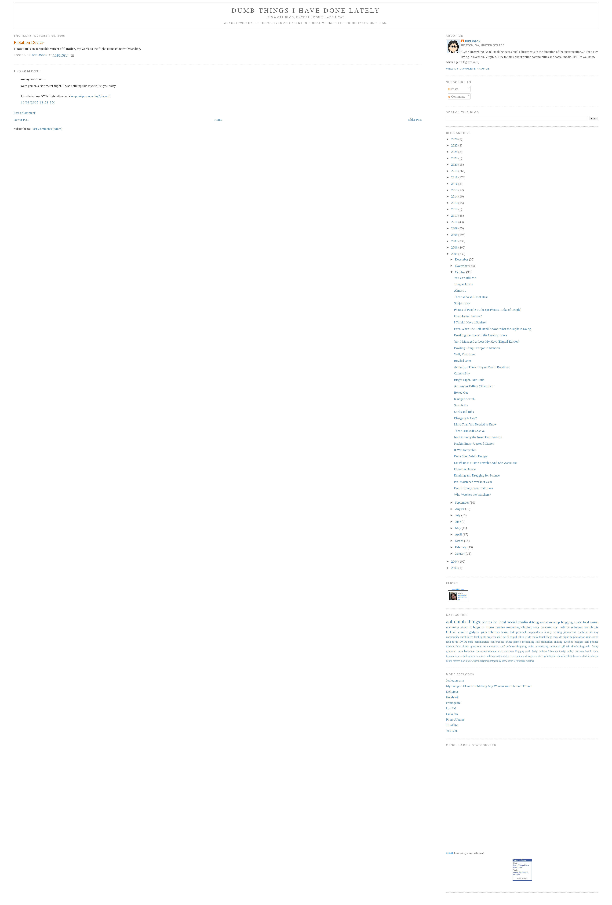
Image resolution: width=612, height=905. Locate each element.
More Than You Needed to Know (475, 424)
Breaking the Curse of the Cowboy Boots (480, 335)
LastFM (451, 708)
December (462, 259)
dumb (515, 872)
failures (543, 651)
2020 (454, 164)
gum (460, 651)
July (458, 515)
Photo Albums (455, 719)
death (528, 651)
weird (531, 646)
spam (510, 661)
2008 (454, 234)
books (504, 632)
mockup (465, 661)
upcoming (452, 627)
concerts (546, 627)
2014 (454, 196)
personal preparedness (529, 632)
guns (484, 632)
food (586, 622)
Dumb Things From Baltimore (473, 488)
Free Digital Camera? (468, 316)
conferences (497, 641)
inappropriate (452, 656)
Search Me (461, 405)
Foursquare (453, 702)
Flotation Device (465, 469)
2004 (454, 561)
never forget (480, 656)
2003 (454, 568)
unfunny (520, 656)
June (458, 521)
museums (481, 651)
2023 (454, 158)
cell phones (591, 641)
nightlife (567, 636)
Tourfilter (452, 725)
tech (448, 641)
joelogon (516, 874)
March (459, 540)
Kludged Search (464, 399)
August (460, 509)
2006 (454, 247)
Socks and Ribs (464, 411)
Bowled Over (462, 360)
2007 (454, 241)
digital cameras (575, 656)
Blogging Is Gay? (465, 418)
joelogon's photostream (462, 597)
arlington (577, 627)
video (463, 627)
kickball (451, 632)
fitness (490, 627)
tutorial (521, 661)
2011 (454, 215)
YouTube (452, 730)
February (461, 547)
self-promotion (544, 641)
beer (556, 656)
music (578, 622)
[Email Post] (72, 55)
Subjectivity (462, 303)
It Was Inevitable (465, 450)
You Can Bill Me (465, 277)
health (588, 651)
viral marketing (545, 656)
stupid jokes (517, 636)
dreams (450, 646)
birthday (593, 632)
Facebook (452, 697)
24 (526, 636)
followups (553, 651)
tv (483, 627)
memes (456, 661)
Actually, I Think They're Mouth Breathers (481, 367)
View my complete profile (467, 68)
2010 (454, 222)
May (458, 528)
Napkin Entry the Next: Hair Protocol (478, 437)
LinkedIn (452, 714)
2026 (454, 139)
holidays (587, 656)
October (460, 272)
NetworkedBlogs (519, 860)
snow (504, 661)
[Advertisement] (459, 797)
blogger (579, 641)
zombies (582, 632)
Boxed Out (461, 392)
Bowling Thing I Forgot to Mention (477, 348)
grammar (451, 651)
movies (500, 627)
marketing (513, 627)
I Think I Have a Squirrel (470, 322)
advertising (542, 646)
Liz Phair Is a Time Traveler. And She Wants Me (485, 462)
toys (516, 661)
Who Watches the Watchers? (472, 494)
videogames (531, 656)
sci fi (499, 636)
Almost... (460, 290)
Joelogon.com (455, 680)
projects (491, 636)
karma (449, 661)
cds (568, 646)
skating (558, 641)
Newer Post (21, 119)
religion (491, 656)
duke (458, 646)
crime (509, 641)
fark (512, 632)
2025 (454, 145)
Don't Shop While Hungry (471, 456)
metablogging (467, 656)
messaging (528, 641)
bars (470, 641)
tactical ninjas (502, 656)
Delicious (452, 691)
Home (218, 119)
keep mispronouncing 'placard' (90, 96)
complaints (591, 627)
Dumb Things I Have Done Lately (306, 10)
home (595, 651)
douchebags (545, 636)
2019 (454, 171)
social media (518, 622)
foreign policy (566, 651)
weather (530, 661)
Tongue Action (463, 284)
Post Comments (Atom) (47, 128)
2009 (454, 228)
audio (500, 651)
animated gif (557, 646)
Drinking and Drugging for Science (477, 475)
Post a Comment (24, 112)
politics (564, 627)
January (460, 553)
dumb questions (472, 646)
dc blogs (474, 627)
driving (534, 622)
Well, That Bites (464, 354)
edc (588, 646)
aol (449, 621)
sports (594, 636)
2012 (454, 209)
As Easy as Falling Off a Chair (474, 386)
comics (462, 632)
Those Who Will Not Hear (471, 297)
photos (487, 622)
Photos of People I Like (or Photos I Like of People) (487, 309)
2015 (454, 190)
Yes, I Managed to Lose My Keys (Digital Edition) (487, 341)
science (492, 651)
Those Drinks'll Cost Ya (469, 430)
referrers (494, 632)
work (536, 627)
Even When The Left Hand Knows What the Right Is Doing (492, 328)
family (548, 632)
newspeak (474, 661)
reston (594, 622)
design (535, 651)
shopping (521, 646)
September (462, 502)
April (459, 534)
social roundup (550, 622)
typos (512, 656)
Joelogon (472, 41)
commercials (481, 641)
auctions (568, 641)
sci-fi (506, 636)
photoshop (579, 636)
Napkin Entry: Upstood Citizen (474, 443)
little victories (491, 646)
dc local (499, 622)
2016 (454, 183)
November (462, 265)
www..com (458, 589)
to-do (455, 641)
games (517, 641)
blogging (567, 622)
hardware (579, 651)
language (469, 651)
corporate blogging (514, 651)
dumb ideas (466, 636)
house (595, 656)
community (452, 636)
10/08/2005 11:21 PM (38, 102)
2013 (454, 203)
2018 (454, 177)
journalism (569, 632)
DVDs (463, 641)
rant (588, 636)
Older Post (415, 119)
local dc (557, 636)
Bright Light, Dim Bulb (469, 379)
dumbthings (578, 646)
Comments (457, 96)
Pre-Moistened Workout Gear (473, 482)
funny (595, 646)
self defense (507, 646)
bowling (562, 656)
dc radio (533, 636)
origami (484, 661)
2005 (454, 254)
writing (558, 632)
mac (555, 627)
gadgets (474, 632)
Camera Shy (462, 373)
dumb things (467, 621)
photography (494, 661)
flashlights (480, 636)
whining (526, 627)
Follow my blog (522, 878)
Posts (454, 89)
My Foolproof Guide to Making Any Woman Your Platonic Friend (488, 686)
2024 (454, 152)
